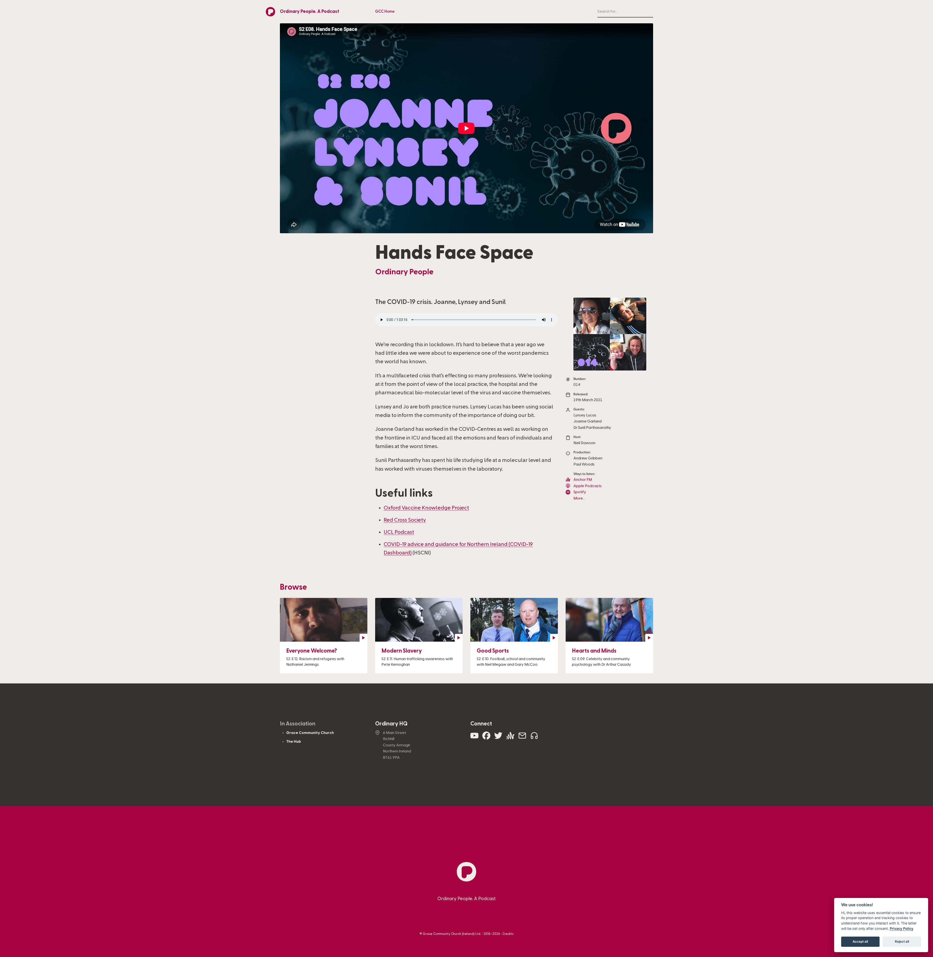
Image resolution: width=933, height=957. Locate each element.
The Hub (293, 741)
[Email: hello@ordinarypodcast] (522, 737)
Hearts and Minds (594, 651)
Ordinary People (404, 272)
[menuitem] (384, 11)
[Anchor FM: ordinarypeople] (510, 737)
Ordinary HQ (391, 723)
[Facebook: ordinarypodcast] (486, 737)
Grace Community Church (310, 733)
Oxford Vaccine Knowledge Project (426, 507)
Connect (481, 723)
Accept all (860, 941)
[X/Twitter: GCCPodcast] (498, 737)
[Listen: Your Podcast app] (534, 737)
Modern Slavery (401, 651)
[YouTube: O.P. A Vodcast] (474, 737)
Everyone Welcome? (311, 651)
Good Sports (493, 651)
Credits (508, 934)
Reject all (902, 941)
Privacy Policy (901, 928)
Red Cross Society (405, 520)
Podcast (399, 532)
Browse (293, 587)
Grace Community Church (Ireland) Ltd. (452, 934)
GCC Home (385, 11)
